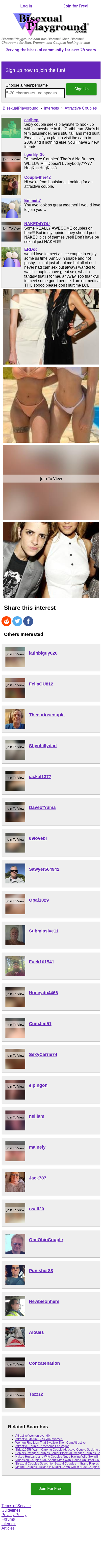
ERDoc (31, 249)
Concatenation (44, 1363)
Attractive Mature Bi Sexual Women (39, 1439)
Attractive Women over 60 (32, 1435)
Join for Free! (75, 6)
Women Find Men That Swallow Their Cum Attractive (50, 1442)
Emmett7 (32, 200)
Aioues (36, 1332)
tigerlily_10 (34, 154)
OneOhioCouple (46, 1239)
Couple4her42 (37, 177)
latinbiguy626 (43, 653)
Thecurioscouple (47, 714)
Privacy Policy (13, 1515)
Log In (26, 6)
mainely (37, 1147)
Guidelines (11, 1510)
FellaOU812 (41, 683)
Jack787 (37, 1177)
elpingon (38, 1085)
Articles (8, 1528)
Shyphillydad (43, 745)
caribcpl (31, 120)
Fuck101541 (41, 961)
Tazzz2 (36, 1394)
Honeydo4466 (43, 992)
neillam (36, 1116)
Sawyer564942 (44, 869)
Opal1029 (39, 900)
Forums (8, 1519)
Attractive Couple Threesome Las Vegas (42, 1446)
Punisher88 (41, 1270)
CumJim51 (40, 1023)
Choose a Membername (26, 85)
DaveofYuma (42, 807)
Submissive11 (43, 930)
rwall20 (36, 1208)
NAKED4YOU (37, 224)
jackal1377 (40, 776)
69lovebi (38, 838)
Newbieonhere (44, 1301)
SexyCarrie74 (43, 1054)
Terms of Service (16, 1506)
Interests (8, 1524)
